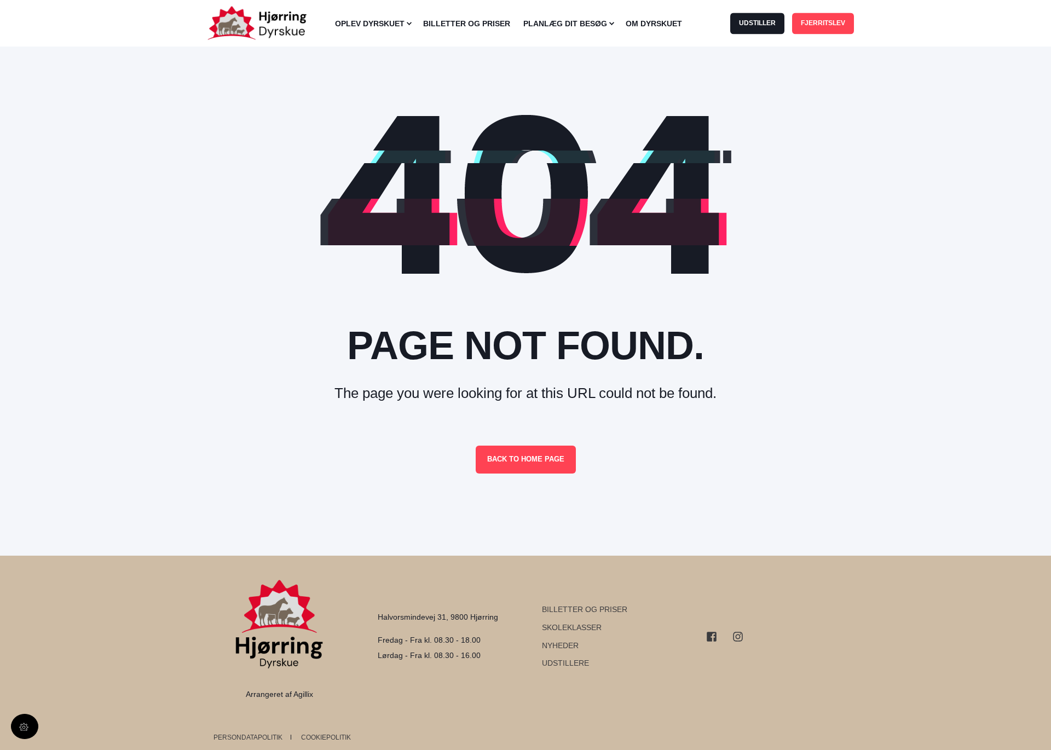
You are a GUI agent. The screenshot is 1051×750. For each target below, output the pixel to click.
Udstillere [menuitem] (565, 663)
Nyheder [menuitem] (560, 645)
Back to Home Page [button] (525, 459)
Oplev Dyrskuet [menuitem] (370, 23)
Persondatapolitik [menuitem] (247, 737)
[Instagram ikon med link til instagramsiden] (734, 636)
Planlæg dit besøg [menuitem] (565, 23)
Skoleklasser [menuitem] (572, 627)
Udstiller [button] (757, 23)
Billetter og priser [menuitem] (584, 609)
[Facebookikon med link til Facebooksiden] (715, 636)
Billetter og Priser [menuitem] (466, 23)
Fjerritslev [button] (823, 23)
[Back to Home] (262, 23)
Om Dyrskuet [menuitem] (654, 23)
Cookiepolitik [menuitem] (326, 737)
